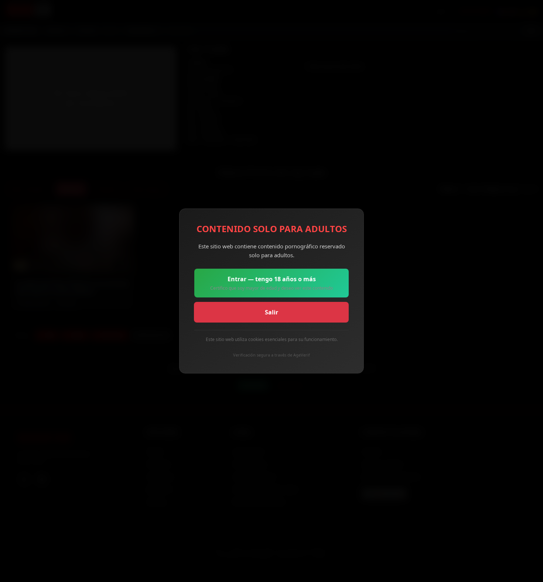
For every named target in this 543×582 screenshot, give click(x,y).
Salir (271, 312)
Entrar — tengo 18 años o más (271, 283)
